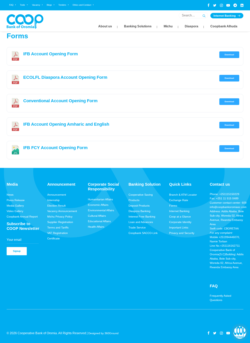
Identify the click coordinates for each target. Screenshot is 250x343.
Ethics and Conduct (82, 5)
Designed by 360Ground (104, 333)
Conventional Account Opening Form (60, 100)
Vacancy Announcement (62, 211)
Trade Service (137, 227)
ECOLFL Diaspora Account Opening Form (65, 77)
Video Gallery (15, 211)
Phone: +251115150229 (224, 194)
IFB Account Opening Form (50, 53)
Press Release (16, 200)
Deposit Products (139, 205)
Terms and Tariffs (58, 227)
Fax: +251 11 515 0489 (224, 198)
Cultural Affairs (97, 215)
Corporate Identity (180, 222)
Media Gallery (15, 205)
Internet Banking (224, 15)
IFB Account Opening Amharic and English (66, 124)
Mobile (214, 237)
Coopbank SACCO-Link (143, 233)
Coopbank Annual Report (22, 216)
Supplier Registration (60, 222)
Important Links (178, 227)
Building (230, 254)
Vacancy (36, 5)
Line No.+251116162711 (226, 245)
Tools (22, 5)
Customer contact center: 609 (228, 202)
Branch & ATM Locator (183, 194)
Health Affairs (96, 226)
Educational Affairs (99, 221)
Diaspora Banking (139, 211)
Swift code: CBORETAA (224, 228)
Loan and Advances (141, 222)
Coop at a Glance (180, 216)
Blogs (49, 5)
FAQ (11, 5)
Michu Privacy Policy (59, 216)
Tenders (62, 5)
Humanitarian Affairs (100, 199)
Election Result (56, 205)
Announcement (56, 194)
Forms (173, 205)
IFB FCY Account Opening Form (55, 147)
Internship (53, 200)
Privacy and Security (181, 233)
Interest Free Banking (142, 216)
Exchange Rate (178, 200)
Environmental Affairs (101, 210)
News (10, 194)
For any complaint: (221, 232)
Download (229, 55)
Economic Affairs (98, 204)
